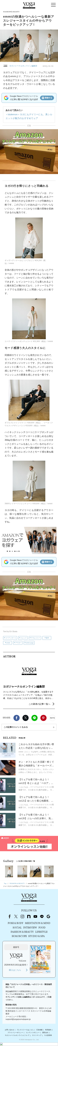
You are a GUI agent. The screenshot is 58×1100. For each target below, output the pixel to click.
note (29, 916)
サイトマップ (36, 1035)
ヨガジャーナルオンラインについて (17, 1035)
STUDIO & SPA (36, 936)
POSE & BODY (15, 923)
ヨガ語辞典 (48, 1035)
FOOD (42, 927)
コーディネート (10, 638)
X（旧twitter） (25, 718)
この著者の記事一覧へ (39, 704)
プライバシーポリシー (15, 1032)
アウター (18, 643)
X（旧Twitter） (16, 916)
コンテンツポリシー (33, 1032)
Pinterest (43, 718)
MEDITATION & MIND (37, 923)
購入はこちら (15, 970)
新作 (47, 638)
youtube (35, 916)
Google (48, 916)
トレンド (23, 638)
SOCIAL (17, 927)
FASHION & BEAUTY (22, 932)
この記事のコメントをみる (16, 727)
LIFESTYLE (41, 932)
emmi (8, 643)
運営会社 (45, 1032)
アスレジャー (35, 638)
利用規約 (48, 1030)
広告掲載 (39, 1030)
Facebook (16, 718)
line (42, 916)
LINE (34, 718)
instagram (22, 916)
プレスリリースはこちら (25, 1030)
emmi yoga (30, 643)
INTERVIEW (30, 927)
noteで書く (52, 718)
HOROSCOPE (19, 936)
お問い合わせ (9, 1030)
